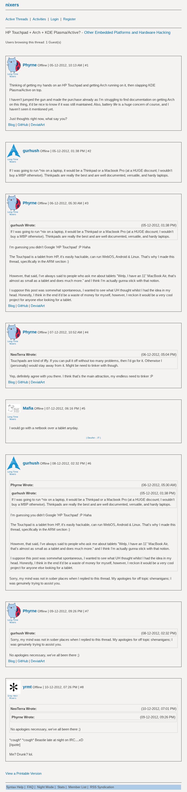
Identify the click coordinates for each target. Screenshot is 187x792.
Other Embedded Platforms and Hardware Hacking (127, 32)
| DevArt (90, 437)
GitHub (23, 125)
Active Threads (16, 19)
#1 (86, 65)
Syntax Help (14, 787)
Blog (11, 125)
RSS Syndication (102, 787)
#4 (86, 332)
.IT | (99, 437)
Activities (39, 19)
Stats (61, 787)
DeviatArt (38, 125)
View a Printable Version (23, 773)
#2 (89, 151)
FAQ (30, 787)
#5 (83, 408)
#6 (89, 463)
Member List (77, 787)
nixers (12, 4)
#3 (86, 203)
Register (69, 19)
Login (55, 19)
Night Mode (45, 787)
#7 (87, 611)
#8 (82, 687)
